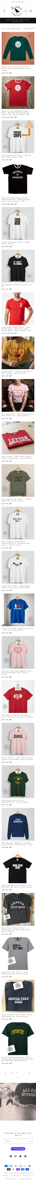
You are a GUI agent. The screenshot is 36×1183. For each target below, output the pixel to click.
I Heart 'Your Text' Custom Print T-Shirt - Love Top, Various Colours (18, 629)
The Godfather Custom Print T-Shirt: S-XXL (17, 285)
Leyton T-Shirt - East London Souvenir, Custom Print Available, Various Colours (17, 457)
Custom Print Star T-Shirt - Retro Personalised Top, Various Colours (15, 972)
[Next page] (18, 1077)
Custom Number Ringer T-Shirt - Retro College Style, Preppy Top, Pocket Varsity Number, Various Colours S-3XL (16, 328)
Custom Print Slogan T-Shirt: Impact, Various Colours (16, 242)
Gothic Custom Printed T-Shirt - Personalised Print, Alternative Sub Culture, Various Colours (16, 543)
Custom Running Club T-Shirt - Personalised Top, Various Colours (15, 801)
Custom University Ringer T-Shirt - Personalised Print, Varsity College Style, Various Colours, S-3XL (16, 199)
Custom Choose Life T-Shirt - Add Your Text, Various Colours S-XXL (16, 156)
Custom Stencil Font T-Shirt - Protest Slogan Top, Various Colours (16, 499)
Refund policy (28, 1175)
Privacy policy (16, 1175)
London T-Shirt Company (17, 1173)
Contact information (26, 1178)
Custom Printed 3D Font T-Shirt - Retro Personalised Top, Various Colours (17, 1015)
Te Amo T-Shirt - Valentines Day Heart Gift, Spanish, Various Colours (16, 372)
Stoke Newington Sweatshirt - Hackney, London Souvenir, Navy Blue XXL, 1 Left (17, 843)
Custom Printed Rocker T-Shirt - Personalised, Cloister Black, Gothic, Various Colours (16, 929)
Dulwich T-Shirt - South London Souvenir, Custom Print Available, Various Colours (18, 758)
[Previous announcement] (4, 2)
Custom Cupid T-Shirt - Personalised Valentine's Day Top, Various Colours (16, 586)
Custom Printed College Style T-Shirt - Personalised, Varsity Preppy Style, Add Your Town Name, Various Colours (17, 1059)
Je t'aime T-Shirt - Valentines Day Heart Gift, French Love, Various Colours (18, 414)
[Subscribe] (29, 1141)
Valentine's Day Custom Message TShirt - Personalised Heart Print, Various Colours (17, 672)
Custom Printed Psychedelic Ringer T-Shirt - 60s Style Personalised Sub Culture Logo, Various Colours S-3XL (16, 112)
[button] (4, 11)
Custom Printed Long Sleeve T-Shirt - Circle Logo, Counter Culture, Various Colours (16, 68)
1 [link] (5, 1073)
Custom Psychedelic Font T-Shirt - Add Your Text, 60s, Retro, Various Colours (17, 886)
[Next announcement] (32, 2)
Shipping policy (11, 1178)
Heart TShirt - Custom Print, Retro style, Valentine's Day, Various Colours (17, 716)
